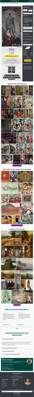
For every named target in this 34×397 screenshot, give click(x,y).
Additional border (25, 12)
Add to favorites (15, 75)
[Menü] (1, 1)
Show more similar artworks (17, 165)
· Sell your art (13, 381)
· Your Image (13, 380)
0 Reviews (13, 79)
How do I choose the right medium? (8, 351)
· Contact (3, 380)
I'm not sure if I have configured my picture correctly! (11, 354)
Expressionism (8, 3)
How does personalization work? (7, 339)
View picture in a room (16, 77)
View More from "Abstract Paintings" (17, 225)
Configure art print (12, 56)
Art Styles (4, 3)
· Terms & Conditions (4, 382)
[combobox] (28, 13)
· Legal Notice (3, 381)
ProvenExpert (7, 324)
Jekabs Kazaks (13, 3)
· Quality (13, 382)
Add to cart (28, 60)
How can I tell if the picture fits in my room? (9, 348)
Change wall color (7, 77)
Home (1, 3)
